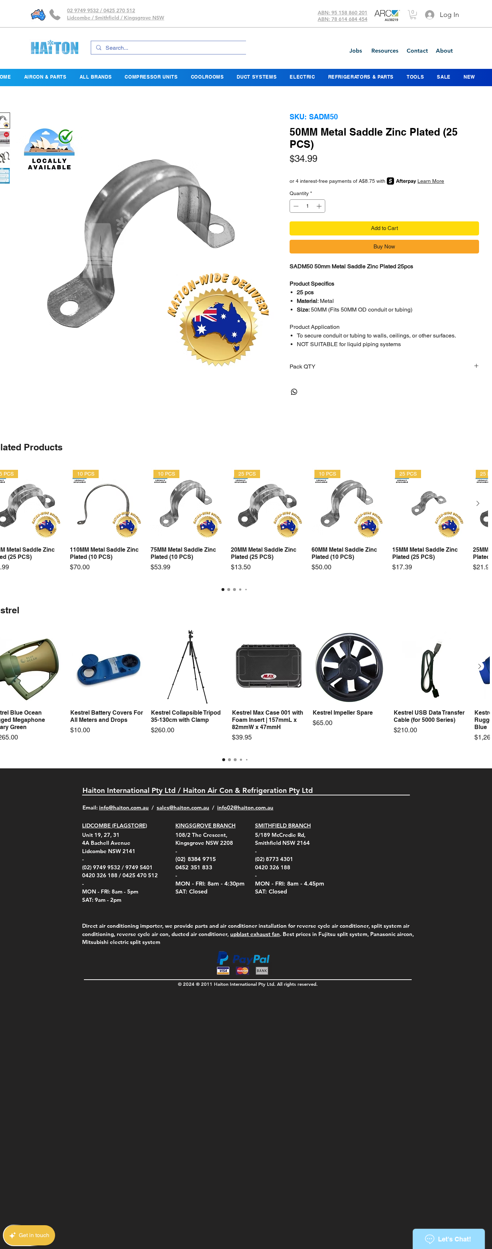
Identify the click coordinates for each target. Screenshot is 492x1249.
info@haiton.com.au (124, 807)
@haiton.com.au (253, 807)
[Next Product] (478, 503)
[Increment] (319, 206)
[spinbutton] (307, 206)
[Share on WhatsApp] (294, 392)
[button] (413, 14)
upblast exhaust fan (255, 934)
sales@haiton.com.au (183, 807)
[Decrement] (295, 206)
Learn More (430, 181)
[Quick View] (107, 667)
